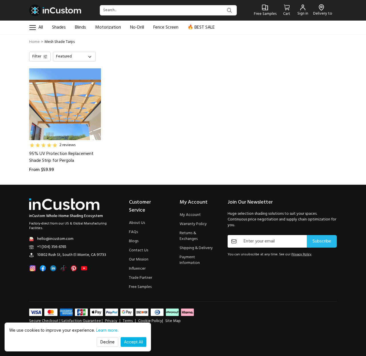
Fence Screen (165, 27)
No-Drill (137, 27)
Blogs (133, 241)
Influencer (137, 269)
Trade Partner (140, 278)
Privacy (111, 321)
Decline (107, 341)
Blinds (80, 27)
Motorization (108, 27)
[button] (74, 56)
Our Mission (138, 259)
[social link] (32, 268)
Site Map (173, 321)
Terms (128, 321)
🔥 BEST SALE (201, 27)
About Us (137, 223)
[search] (229, 10)
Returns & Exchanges (189, 236)
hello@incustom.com (55, 239)
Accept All (133, 341)
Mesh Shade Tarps (59, 42)
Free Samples (140, 287)
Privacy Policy (301, 254)
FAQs (133, 232)
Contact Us (138, 250)
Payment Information (190, 260)
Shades (59, 27)
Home (34, 42)
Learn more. (107, 330)
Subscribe (322, 241)
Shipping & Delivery (196, 248)
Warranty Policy (193, 224)
